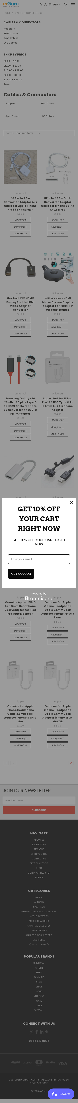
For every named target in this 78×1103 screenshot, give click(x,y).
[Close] (71, 502)
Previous (6, 1099)
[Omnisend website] (39, 596)
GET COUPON (21, 573)
